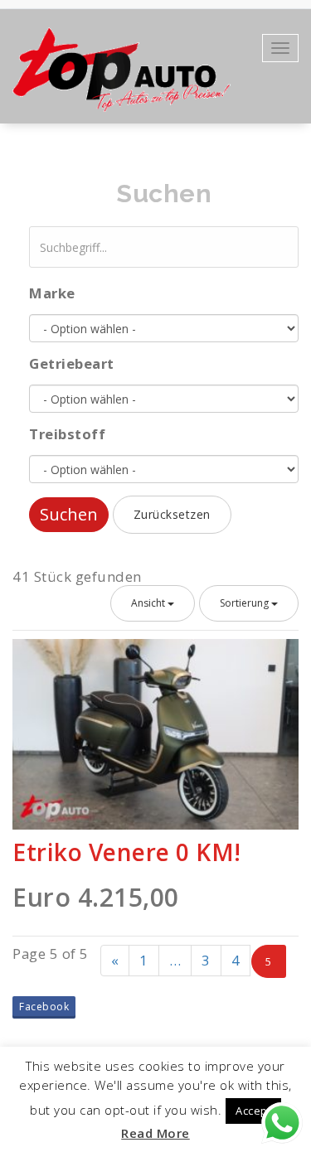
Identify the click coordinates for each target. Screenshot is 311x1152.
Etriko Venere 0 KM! (126, 852)
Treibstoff (67, 434)
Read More (155, 1133)
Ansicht (149, 603)
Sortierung (245, 603)
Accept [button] (253, 1110)
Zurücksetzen (172, 514)
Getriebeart (71, 363)
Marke (52, 293)
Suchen (69, 514)
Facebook (44, 1007)
